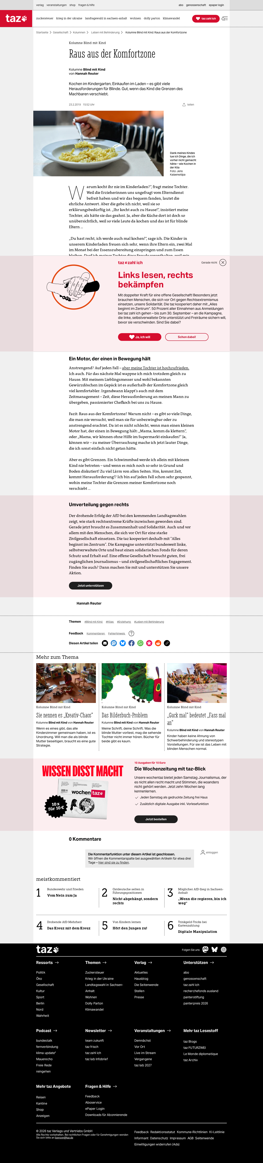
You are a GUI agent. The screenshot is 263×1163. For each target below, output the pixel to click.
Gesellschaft (60, 32)
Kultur (40, 991)
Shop (40, 1110)
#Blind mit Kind (94, 621)
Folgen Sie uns (191, 950)
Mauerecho (44, 1059)
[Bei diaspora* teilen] (149, 643)
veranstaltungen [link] (57, 5)
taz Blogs (190, 1042)
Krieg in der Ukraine (99, 979)
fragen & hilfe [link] (86, 5)
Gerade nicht (209, 262)
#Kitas (110, 621)
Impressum (178, 1138)
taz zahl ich (191, 985)
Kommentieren (96, 633)
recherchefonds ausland (200, 991)
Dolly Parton (94, 1003)
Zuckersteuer (94, 972)
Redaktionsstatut (163, 1132)
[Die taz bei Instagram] (224, 951)
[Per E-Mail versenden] (105, 643)
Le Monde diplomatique (200, 1054)
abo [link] (181, 5)
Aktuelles (141, 972)
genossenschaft (194, 979)
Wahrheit (42, 1016)
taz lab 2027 (143, 1065)
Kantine (41, 1103)
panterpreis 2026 (195, 1003)
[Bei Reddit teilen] (158, 643)
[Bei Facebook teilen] (131, 643)
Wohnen (91, 997)
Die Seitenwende (146, 985)
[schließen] (223, 262)
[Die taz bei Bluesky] (215, 951)
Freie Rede (44, 1065)
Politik (40, 972)
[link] (45, 18)
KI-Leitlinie (216, 1132)
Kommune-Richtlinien (193, 1132)
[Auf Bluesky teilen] (123, 643)
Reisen (41, 1097)
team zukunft (94, 1041)
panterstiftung (193, 997)
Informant (141, 1138)
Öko (39, 979)
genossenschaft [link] (196, 5)
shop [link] (72, 5)
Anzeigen (42, 1116)
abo (186, 972)
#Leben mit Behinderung (149, 621)
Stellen (139, 991)
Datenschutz (159, 1138)
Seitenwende (204, 1138)
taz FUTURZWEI (194, 1048)
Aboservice (93, 1103)
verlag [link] (40, 5)
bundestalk (44, 1041)
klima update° (46, 1053)
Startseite (42, 32)
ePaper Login (95, 1109)
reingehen (43, 1071)
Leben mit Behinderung (105, 32)
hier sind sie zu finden (113, 863)
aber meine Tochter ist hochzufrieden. (155, 368)
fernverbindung (47, 1047)
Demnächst (142, 1041)
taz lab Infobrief (96, 1059)
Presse (139, 997)
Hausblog (141, 979)
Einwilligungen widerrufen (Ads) (156, 1144)
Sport (40, 997)
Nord (39, 1010)
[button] (225, 18)
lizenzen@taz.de (64, 1137)
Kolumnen (79, 32)
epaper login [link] (216, 5)
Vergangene (143, 1059)
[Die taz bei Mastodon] (206, 951)
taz (47, 950)
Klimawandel (94, 1010)
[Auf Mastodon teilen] (114, 643)
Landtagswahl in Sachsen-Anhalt (104, 988)
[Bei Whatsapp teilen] (140, 643)
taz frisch (91, 1047)
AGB (191, 1138)
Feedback (92, 1096)
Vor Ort (139, 1047)
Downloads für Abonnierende (106, 1115)
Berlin (40, 1003)
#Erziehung (124, 621)
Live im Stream (145, 1053)
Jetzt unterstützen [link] (90, 585)
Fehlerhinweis (117, 633)
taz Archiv (190, 1060)
